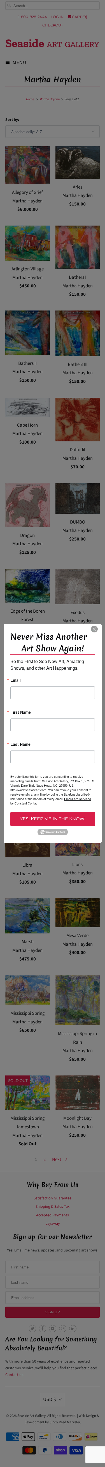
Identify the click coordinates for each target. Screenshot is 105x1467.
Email (15, 680)
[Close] (94, 629)
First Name (20, 712)
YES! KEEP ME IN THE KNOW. (52, 818)
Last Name (20, 744)
